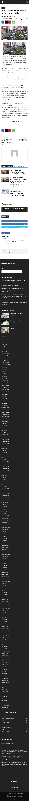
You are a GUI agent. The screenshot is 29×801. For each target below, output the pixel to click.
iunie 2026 (4, 344)
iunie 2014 (4, 669)
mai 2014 (3, 671)
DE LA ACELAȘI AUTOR (19, 166)
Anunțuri (7, 5)
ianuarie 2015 (4, 653)
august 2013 (4, 691)
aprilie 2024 (4, 403)
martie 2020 (4, 513)
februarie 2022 (5, 461)
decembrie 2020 (5, 493)
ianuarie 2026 (4, 356)
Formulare (12, 328)
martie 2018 (4, 567)
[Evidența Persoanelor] (5, 322)
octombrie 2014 (5, 660)
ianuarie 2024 (4, 410)
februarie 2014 (5, 678)
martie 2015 (4, 649)
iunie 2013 (4, 696)
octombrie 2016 (5, 606)
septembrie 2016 (5, 608)
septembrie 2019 (5, 527)
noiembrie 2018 (5, 549)
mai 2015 (3, 644)
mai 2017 (3, 590)
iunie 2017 (4, 588)
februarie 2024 (5, 407)
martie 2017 (4, 594)
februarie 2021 (5, 488)
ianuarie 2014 (4, 680)
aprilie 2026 (4, 349)
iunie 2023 (4, 425)
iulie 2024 (3, 396)
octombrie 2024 (5, 389)
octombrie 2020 (5, 498)
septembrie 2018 (5, 554)
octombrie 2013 (5, 687)
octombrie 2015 (5, 633)
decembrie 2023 (5, 412)
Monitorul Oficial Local (11, 796)
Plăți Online (19, 796)
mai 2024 (3, 401)
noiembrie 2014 (5, 658)
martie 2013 (4, 703)
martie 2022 (4, 459)
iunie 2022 (4, 452)
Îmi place (24, 220)
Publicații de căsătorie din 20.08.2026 (10, 285)
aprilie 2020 (4, 511)
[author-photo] (14, 157)
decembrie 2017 (5, 574)
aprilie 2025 (4, 376)
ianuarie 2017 (4, 599)
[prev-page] (2, 199)
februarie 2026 (5, 353)
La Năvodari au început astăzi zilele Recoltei (22, 140)
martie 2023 (4, 432)
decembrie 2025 (5, 358)
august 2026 (4, 340)
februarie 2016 (5, 624)
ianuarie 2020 (4, 518)
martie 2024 (4, 405)
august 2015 (4, 637)
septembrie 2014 (5, 662)
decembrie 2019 (5, 520)
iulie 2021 (3, 477)
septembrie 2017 (5, 581)
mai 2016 (3, 617)
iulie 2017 (3, 585)
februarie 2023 (5, 434)
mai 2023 (3, 428)
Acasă (2, 5)
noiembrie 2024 (5, 387)
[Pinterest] (9, 22)
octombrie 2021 (5, 470)
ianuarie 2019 (4, 545)
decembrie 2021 (5, 466)
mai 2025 (3, 374)
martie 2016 (4, 621)
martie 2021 (4, 486)
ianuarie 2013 (4, 707)
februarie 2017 (5, 597)
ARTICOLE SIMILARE (7, 166)
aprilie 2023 (4, 430)
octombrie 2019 (5, 525)
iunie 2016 (4, 615)
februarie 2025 (5, 380)
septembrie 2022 (5, 446)
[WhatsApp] (13, 22)
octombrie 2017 (5, 579)
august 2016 (4, 610)
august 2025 (4, 367)
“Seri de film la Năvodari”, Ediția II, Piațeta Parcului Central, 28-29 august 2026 (17, 172)
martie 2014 (4, 676)
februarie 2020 (5, 516)
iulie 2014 (3, 667)
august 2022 (4, 448)
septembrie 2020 (5, 500)
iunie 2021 (4, 479)
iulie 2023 (3, 423)
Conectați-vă (23, 224)
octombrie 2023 (5, 416)
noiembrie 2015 (5, 630)
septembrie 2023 (5, 419)
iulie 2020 (3, 504)
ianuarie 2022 (4, 464)
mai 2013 (3, 698)
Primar (6, 793)
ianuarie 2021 (4, 491)
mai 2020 (3, 509)
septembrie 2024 (5, 392)
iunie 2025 (4, 371)
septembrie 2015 (5, 635)
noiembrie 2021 (5, 468)
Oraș (12, 795)
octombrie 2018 (5, 552)
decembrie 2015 (5, 628)
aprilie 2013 (4, 700)
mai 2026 (3, 346)
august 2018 (4, 556)
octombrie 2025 (5, 362)
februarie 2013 (5, 705)
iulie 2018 (3, 558)
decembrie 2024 (5, 385)
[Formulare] (5, 330)
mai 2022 (3, 455)
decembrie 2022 (5, 439)
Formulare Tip (22, 795)
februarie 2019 (5, 543)
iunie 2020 (4, 507)
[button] (2, 2)
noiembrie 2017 (5, 576)
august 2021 (4, 475)
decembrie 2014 (5, 655)
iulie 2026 (3, 342)
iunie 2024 (4, 398)
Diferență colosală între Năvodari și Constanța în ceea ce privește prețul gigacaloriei (7, 142)
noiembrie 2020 (5, 495)
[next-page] (5, 199)
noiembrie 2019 (5, 522)
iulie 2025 (3, 369)
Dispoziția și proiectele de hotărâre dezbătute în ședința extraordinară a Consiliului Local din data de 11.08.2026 (13, 296)
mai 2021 (3, 482)
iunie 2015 (4, 642)
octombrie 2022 (5, 443)
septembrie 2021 (5, 473)
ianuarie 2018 (4, 572)
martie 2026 (4, 351)
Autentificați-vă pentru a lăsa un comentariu (14, 209)
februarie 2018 (5, 570)
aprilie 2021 (4, 484)
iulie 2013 (3, 694)
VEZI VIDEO (14, 121)
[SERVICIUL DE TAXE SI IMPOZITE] (5, 315)
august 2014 (4, 664)
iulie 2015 (3, 640)
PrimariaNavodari (8, 18)
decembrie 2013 (5, 682)
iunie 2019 (4, 534)
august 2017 (4, 583)
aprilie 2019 (4, 538)
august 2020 (4, 502)
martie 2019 (4, 540)
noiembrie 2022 (5, 441)
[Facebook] (2, 22)
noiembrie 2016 (5, 603)
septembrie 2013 (5, 689)
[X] (6, 22)
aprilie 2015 (4, 646)
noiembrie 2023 (5, 414)
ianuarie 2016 (4, 626)
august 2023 (4, 421)
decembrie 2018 (5, 547)
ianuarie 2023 (4, 437)
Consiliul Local (20, 793)
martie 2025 (4, 378)
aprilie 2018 (4, 565)
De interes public (6, 795)
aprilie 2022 (4, 457)
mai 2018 (3, 563)
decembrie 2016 (5, 601)
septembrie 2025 (5, 365)
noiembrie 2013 (5, 685)
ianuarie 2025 (4, 383)
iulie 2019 (3, 531)
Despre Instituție (12, 793)
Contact (16, 795)
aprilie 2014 (4, 673)
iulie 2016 (3, 612)
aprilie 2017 (4, 592)
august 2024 (4, 394)
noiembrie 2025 (5, 360)
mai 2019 (3, 536)
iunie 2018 (4, 561)
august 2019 (4, 529)
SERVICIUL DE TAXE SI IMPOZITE (18, 313)
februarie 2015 (5, 651)
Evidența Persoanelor (15, 321)
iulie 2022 (3, 450)
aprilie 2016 (4, 619)
